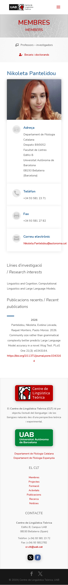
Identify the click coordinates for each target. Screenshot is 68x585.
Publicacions (34, 494)
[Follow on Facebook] (38, 557)
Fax (26, 214)
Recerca (34, 499)
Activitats (34, 490)
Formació (34, 486)
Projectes (34, 481)
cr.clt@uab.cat (34, 547)
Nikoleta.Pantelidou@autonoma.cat (45, 243)
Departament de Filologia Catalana (34, 453)
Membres (34, 477)
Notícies (34, 503)
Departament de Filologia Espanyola (34, 458)
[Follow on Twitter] (30, 557)
